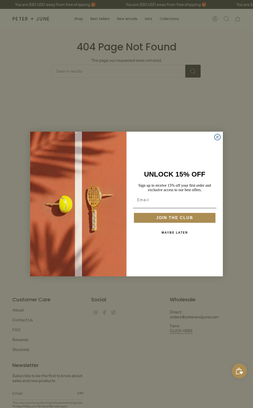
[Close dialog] (217, 137)
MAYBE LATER (175, 232)
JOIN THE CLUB (174, 218)
